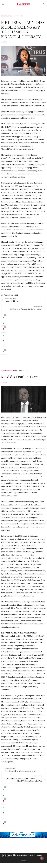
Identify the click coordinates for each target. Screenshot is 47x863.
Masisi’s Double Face (19, 376)
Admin (5, 42)
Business (4, 16)
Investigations (6, 370)
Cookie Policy (6, 857)
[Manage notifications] (42, 858)
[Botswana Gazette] (23, 4)
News (10, 16)
